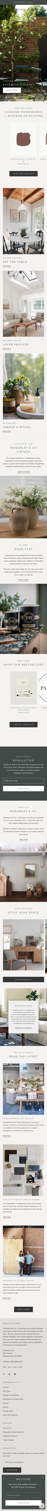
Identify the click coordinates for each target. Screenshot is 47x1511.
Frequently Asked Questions (13, 1432)
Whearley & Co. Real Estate (23, 1028)
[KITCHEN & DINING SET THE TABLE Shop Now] (23, 214)
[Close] (42, 1477)
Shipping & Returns (10, 1436)
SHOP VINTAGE (23, 472)
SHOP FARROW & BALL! (23, 2)
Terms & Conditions (10, 1415)
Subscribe (23, 1503)
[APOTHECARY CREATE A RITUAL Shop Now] (23, 379)
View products (23, 979)
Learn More (23, 839)
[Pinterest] (15, 1374)
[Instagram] (9, 1374)
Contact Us (7, 1428)
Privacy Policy (8, 1411)
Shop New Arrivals (23, 174)
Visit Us (6, 1387)
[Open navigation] (3, 8)
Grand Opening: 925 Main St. (18, 1118)
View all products (23, 725)
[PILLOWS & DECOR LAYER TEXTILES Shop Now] (23, 297)
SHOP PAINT (23, 580)
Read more (7, 1136)
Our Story (6, 1391)
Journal (5, 1403)
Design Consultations (11, 1395)
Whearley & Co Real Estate (13, 1399)
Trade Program (8, 1440)
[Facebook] (4, 1374)
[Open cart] (44, 8)
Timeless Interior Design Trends (21, 1200)
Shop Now (11, 90)
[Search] (39, 8)
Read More (24, 1309)
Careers (6, 1407)
